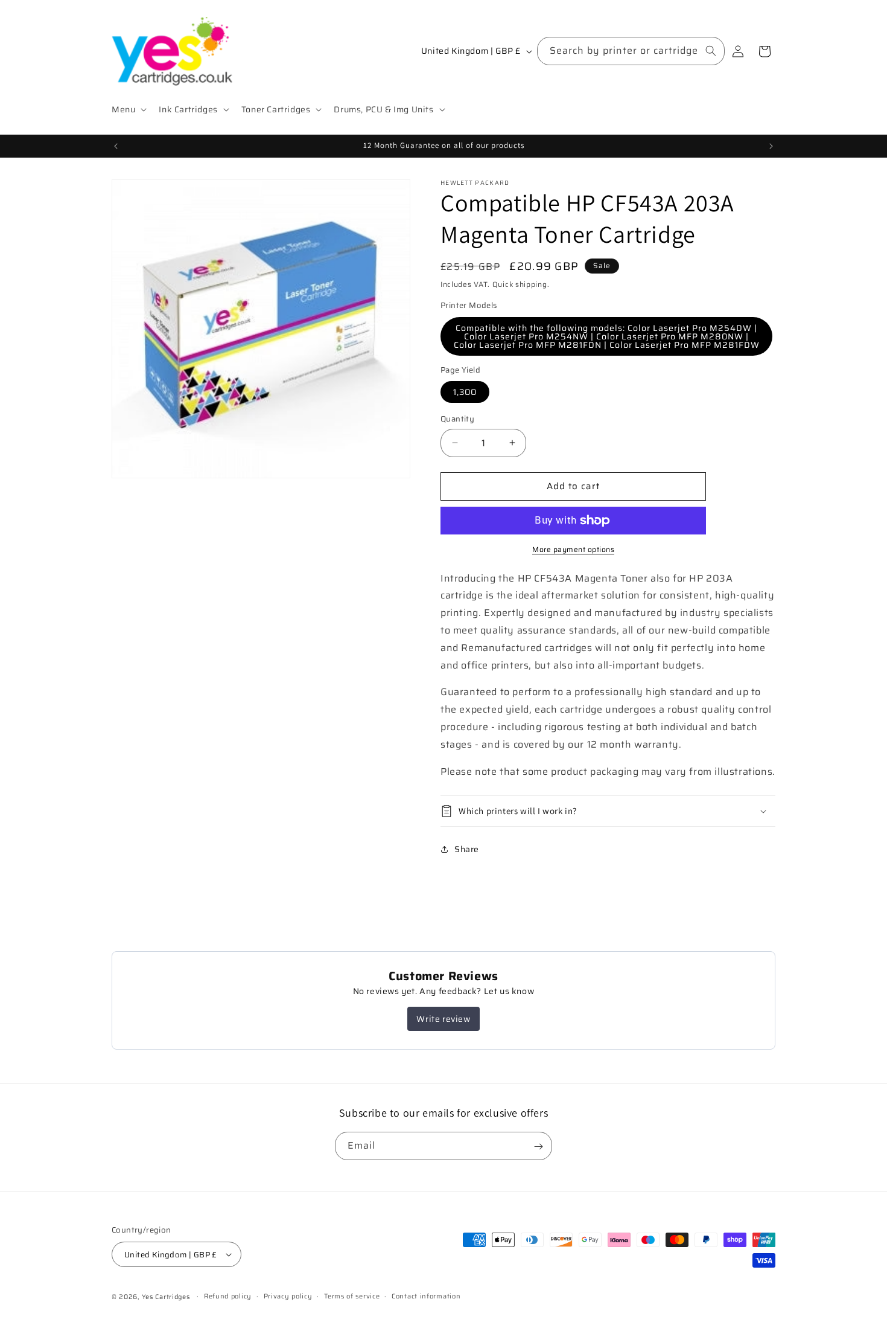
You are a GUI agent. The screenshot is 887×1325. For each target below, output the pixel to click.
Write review (443, 1018)
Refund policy (228, 1296)
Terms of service (352, 1296)
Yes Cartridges (166, 1297)
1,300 (465, 392)
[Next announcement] (771, 146)
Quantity (457, 419)
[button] (127, 109)
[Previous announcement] (116, 146)
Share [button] (466, 849)
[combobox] (631, 51)
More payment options (573, 549)
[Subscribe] (538, 1146)
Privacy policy (288, 1296)
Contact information (426, 1296)
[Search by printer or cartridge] (711, 50)
